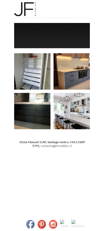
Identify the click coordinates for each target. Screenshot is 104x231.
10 (70, 45)
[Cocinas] (72, 88)
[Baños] (32, 128)
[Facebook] (30, 224)
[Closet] (32, 88)
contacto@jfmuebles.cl (56, 146)
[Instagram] (53, 224)
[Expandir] (63, 9)
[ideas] (72, 128)
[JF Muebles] (25, 15)
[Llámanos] (78, 224)
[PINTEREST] (42, 224)
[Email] (64, 224)
